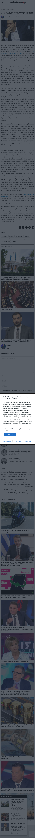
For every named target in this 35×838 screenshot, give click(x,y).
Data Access (17, 441)
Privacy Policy (28, 441)
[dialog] (17, 419)
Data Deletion (7, 441)
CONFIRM (10, 434)
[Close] (31, 397)
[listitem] (17, 429)
